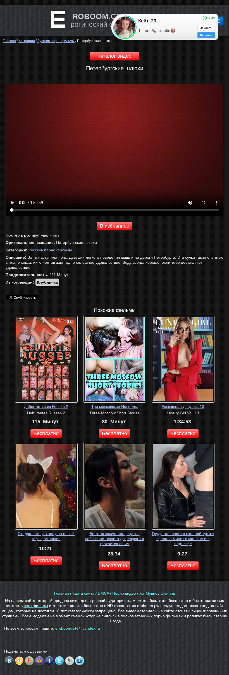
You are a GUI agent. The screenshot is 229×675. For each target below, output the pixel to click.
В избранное (114, 226)
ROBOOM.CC (97, 16)
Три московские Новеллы (114, 406)
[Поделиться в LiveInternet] (79, 660)
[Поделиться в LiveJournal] (69, 660)
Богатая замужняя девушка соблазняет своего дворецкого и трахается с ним (114, 538)
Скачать (168, 593)
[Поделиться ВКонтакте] (9, 660)
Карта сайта (83, 593)
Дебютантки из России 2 (46, 406)
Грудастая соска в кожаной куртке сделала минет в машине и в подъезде (183, 538)
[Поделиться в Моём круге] (29, 660)
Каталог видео (114, 56)
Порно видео (124, 593)
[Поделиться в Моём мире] (39, 660)
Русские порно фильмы (50, 250)
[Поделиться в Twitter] (59, 660)
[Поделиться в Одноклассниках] (19, 660)
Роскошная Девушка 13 (183, 406)
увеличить (50, 235)
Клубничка (47, 282)
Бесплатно (46, 433)
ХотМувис (148, 593)
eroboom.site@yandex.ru (77, 628)
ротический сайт (97, 24)
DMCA (103, 593)
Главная (61, 593)
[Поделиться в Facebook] (49, 660)
